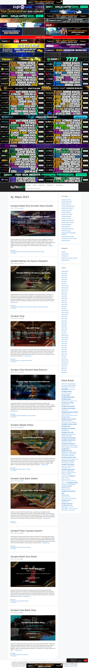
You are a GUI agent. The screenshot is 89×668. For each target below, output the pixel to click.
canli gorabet (63, 385)
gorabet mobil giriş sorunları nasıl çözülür (20, 251)
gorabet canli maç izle (73, 400)
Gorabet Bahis (65, 395)
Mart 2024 (64, 296)
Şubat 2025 (64, 275)
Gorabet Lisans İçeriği (66, 214)
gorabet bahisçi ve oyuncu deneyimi (25, 306)
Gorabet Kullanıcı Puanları (67, 222)
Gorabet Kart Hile (65, 240)
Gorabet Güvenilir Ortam (67, 228)
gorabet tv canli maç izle (65, 479)
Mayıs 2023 (64, 316)
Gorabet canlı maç (64, 410)
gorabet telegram (64, 475)
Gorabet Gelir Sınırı (66, 204)
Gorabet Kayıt (65, 448)
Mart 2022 (64, 345)
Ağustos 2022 (64, 335)
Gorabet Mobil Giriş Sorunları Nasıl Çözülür (32, 206)
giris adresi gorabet (71, 385)
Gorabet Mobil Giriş (72, 453)
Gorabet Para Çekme (67, 464)
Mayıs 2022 (64, 341)
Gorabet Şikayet (59, 185)
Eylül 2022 (63, 333)
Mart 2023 (64, 320)
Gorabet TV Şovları (66, 218)
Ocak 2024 (64, 300)
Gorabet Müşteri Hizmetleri (67, 455)
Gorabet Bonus (50, 185)
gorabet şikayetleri (64, 501)
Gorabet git (64, 434)
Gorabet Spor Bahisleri (66, 474)
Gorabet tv (72, 476)
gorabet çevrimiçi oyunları (65, 498)
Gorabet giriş (14, 547)
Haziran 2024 (64, 289)
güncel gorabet (64, 506)
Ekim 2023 (64, 306)
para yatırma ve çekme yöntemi (73, 508)
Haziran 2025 (64, 271)
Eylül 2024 (64, 283)
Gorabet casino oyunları (68, 419)
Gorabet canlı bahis (67, 402)
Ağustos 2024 (64, 285)
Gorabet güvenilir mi (68, 443)
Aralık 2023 (64, 302)
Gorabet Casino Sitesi (66, 420)
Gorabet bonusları (64, 400)
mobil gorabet (64, 508)
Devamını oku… (14, 302)
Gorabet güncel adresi (68, 437)
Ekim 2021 (63, 355)
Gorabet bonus (66, 399)
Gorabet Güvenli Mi (31, 415)
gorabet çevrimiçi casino (65, 496)
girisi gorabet (14, 306)
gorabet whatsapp (71, 484)
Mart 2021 (63, 370)
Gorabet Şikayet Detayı (22, 425)
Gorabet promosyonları (68, 469)
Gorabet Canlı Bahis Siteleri (24, 478)
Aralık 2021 (64, 351)
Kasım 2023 (64, 304)
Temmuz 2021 (64, 362)
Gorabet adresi (66, 391)
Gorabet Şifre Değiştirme (67, 220)
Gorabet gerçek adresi (69, 424)
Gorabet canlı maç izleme (69, 412)
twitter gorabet (41, 251)
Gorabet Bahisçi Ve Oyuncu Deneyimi (29, 261)
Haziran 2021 (64, 364)
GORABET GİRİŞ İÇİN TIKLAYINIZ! (44, 37)
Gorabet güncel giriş (68, 440)
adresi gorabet (64, 383)
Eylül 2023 (64, 308)
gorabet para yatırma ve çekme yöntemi (67, 462)
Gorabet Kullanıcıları (66, 216)
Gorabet (34, 185)
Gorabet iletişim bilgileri (73, 445)
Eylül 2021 (63, 357)
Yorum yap (14, 252)
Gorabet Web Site (65, 226)
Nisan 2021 (64, 368)
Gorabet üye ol (73, 498)
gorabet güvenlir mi (64, 445)
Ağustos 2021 (64, 359)
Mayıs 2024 (64, 291)
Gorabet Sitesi (70, 470)
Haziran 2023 (64, 314)
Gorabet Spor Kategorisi (67, 208)
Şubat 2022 (64, 347)
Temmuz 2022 (64, 337)
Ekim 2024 (64, 281)
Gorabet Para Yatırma (67, 460)
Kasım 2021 (64, 353)
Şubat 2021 (64, 372)
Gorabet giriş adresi (68, 428)
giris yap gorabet (72, 386)
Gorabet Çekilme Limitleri (67, 236)
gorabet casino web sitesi (66, 422)
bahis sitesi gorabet (71, 383)
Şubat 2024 (64, 298)
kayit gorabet (29, 360)
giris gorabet (64, 386)
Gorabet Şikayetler (66, 212)
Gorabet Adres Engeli (66, 210)
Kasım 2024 (64, 279)
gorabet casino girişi (16, 360)
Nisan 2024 (64, 293)
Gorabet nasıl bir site (68, 457)
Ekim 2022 (64, 331)
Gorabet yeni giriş (65, 487)
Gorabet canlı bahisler (65, 404)
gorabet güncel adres (66, 435)
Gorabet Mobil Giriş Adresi (24, 556)
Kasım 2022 (64, 329)
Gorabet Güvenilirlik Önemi (67, 206)
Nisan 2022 (64, 343)
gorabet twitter (64, 484)
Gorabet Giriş (41, 185)
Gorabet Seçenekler (66, 224)
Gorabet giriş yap (67, 432)
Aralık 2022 (64, 326)
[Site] (22, 64)
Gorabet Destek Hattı (66, 201)
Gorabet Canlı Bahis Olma (23, 610)
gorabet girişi (23, 360)
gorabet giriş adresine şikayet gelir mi (40, 306)
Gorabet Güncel (71, 434)
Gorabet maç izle (73, 452)
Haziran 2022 (64, 339)
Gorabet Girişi (17, 316)
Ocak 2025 (64, 277)
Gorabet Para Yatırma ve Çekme (33, 188)
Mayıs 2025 (64, 273)
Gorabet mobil (64, 453)
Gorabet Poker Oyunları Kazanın (26, 530)
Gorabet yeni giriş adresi (65, 489)
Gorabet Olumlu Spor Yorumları (69, 238)
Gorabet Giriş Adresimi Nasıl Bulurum (29, 369)
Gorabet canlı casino (68, 406)
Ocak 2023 (64, 324)
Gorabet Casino (65, 417)
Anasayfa (28, 185)
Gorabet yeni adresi (66, 486)
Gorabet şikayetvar (66, 503)
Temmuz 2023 (64, 312)
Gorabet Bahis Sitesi (67, 397)
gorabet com (73, 422)
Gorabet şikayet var (66, 505)
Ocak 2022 (64, 349)
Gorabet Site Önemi (66, 199)
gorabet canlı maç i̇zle (66, 413)
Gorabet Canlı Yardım (73, 415)
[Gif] (44, 88)
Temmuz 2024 (64, 287)
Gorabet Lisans (65, 452)
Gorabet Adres (72, 389)
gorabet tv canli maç (65, 477)
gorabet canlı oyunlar (65, 415)
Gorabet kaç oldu (66, 450)
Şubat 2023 (64, 322)
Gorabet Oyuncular (66, 230)
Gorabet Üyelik (65, 495)
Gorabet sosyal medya (71, 472)
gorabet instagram (65, 446)
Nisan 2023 (64, 318)
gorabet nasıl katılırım (33, 251)
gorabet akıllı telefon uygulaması (66, 393)
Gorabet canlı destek (68, 408)
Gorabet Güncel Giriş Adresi (66, 441)
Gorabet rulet (63, 470)
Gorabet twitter (72, 482)
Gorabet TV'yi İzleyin (26, 469)
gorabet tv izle (73, 480)
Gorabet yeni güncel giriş (68, 492)
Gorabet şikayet (66, 500)
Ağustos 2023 (64, 310)
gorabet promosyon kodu (66, 467)
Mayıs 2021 (64, 366)
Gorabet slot (63, 472)
